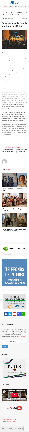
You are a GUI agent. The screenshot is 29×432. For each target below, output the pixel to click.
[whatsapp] (23, 314)
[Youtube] (14, 314)
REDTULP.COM (11, 421)
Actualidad (24, 18)
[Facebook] (6, 314)
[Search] (26, 2)
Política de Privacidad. (19, 336)
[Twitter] (10, 314)
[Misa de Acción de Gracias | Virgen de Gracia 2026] (14, 200)
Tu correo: (4, 339)
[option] (14, 272)
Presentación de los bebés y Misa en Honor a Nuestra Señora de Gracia (15, 229)
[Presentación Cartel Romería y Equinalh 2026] (14, 180)
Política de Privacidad (7, 419)
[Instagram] (19, 314)
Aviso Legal (21, 418)
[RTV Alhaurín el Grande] (14, 2)
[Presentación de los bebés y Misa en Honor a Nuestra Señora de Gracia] (14, 220)
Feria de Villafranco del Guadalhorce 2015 (21, 151)
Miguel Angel (6, 18)
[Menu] (3, 2)
